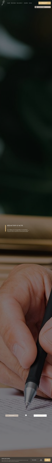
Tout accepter (47, 460)
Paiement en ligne (40, 7)
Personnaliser (34, 459)
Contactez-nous (40, 415)
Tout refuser (41, 460)
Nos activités (11, 415)
